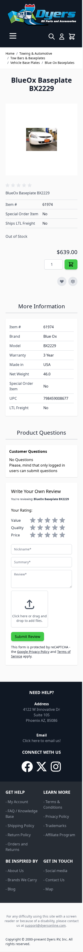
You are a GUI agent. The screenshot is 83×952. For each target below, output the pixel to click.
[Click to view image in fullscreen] (41, 139)
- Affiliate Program (59, 834)
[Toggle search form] (51, 36)
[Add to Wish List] (61, 281)
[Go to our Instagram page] (56, 766)
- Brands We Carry (21, 879)
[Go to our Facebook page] (27, 766)
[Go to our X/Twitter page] (41, 766)
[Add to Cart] (71, 264)
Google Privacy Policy (33, 651)
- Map (48, 889)
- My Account (17, 801)
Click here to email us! (42, 740)
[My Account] (61, 36)
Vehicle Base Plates (25, 62)
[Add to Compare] (72, 281)
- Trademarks (54, 825)
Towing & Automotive (35, 53)
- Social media (55, 870)
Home (10, 53)
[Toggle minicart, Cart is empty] (72, 36)
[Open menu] (13, 35)
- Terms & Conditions (52, 804)
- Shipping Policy (20, 825)
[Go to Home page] (41, 15)
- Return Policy (18, 834)
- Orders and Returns (17, 847)
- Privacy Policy (56, 816)
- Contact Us (54, 879)
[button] (19, 185)
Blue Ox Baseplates (59, 62)
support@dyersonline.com (45, 925)
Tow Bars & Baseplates (27, 58)
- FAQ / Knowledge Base (22, 813)
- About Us (15, 870)
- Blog (10, 889)
